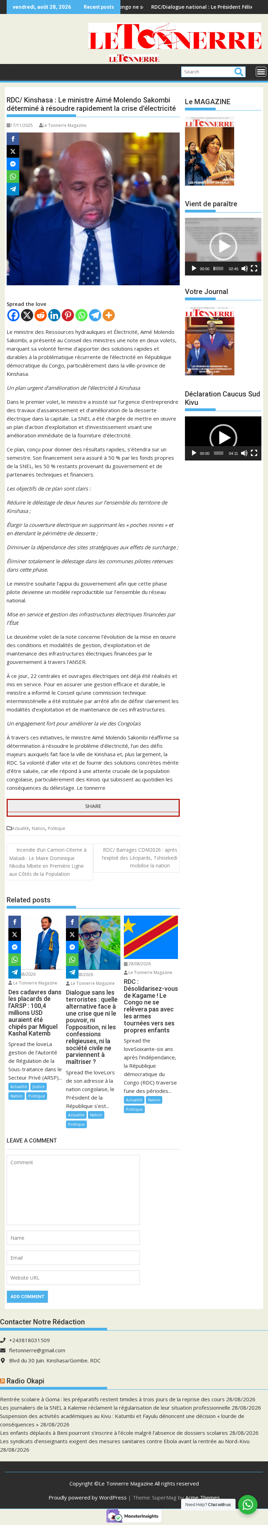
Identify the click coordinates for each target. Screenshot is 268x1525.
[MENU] (261, 72)
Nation (38, 828)
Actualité (20, 828)
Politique (56, 828)
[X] (27, 315)
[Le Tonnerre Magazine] (134, 59)
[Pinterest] (68, 315)
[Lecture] (194, 268)
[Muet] (244, 268)
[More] (109, 315)
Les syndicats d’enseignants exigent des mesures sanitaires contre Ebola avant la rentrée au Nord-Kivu (125, 1441)
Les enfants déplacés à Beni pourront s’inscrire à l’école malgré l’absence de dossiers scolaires (114, 1432)
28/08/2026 (24, 974)
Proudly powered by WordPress (88, 1497)
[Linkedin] (54, 315)
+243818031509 (29, 1340)
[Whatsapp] (81, 315)
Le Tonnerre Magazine (65, 125)
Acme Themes (202, 1497)
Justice (38, 1086)
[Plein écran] (254, 268)
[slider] (218, 268)
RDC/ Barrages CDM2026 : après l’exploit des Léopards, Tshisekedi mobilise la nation (139, 857)
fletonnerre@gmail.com (37, 1350)
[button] (223, 246)
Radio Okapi (25, 1381)
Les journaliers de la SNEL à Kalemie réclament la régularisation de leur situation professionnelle (115, 1407)
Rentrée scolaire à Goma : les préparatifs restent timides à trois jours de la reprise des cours (112, 1399)
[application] (223, 246)
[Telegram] (95, 315)
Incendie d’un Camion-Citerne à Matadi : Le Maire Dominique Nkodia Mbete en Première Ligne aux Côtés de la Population (48, 861)
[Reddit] (41, 315)
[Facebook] (13, 315)
